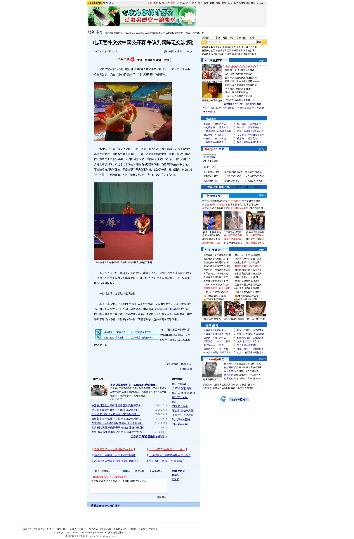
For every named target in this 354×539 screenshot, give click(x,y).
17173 (260, 3)
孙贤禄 (228, 77)
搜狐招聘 (61, 529)
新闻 (150, 3)
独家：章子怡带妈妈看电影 (248, 255)
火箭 (247, 103)
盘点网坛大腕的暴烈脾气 (216, 277)
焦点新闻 (228, 363)
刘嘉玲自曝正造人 (233, 242)
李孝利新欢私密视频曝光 (247, 281)
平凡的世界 (243, 204)
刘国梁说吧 (174, 308)
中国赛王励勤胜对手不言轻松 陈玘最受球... (116, 409)
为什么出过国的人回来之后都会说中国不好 (234, 384)
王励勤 (214, 161)
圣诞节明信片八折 (211, 242)
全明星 (243, 107)
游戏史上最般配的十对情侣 (248, 292)
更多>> (262, 61)
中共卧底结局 (224, 54)
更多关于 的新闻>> (149, 436)
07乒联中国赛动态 (195, 33)
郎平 (237, 107)
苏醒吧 (207, 176)
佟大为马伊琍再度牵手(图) (248, 259)
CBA (205, 107)
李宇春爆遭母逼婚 (211, 239)
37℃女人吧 (250, 180)
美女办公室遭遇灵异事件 (216, 281)
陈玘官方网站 (180, 397)
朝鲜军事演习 (238, 47)
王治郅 (219, 107)
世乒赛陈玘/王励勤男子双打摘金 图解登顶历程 (118, 427)
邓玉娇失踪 (225, 47)
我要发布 (96, 505)
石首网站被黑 (208, 50)
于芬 (254, 107)
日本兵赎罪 (251, 47)
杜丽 (259, 103)
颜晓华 (228, 81)
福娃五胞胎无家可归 (212, 81)
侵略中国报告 (249, 54)
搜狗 (253, 3)
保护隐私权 (105, 529)
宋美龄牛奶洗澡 (209, 54)
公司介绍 (132, 529)
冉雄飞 (228, 85)
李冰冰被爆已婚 (233, 232)
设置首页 (27, 529)
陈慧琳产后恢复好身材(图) (216, 259)
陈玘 (174, 401)
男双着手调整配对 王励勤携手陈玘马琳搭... (116, 418)
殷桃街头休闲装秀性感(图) (216, 262)
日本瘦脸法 (248, 50)
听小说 (205, 204)
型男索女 (228, 378)
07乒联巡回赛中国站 (173, 33)
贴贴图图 (228, 367)
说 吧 (221, 149)
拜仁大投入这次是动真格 (242, 70)
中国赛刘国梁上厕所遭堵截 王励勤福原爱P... (116, 405)
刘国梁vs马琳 (180, 423)
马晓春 (228, 100)
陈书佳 (228, 92)
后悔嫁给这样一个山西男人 (247, 375)
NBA (237, 103)
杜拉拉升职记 (235, 201)
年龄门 (211, 111)
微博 (224, 3)
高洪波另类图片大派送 (241, 74)
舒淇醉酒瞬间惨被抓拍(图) (248, 270)
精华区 (175, 475)
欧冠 (259, 107)
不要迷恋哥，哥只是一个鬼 (247, 363)
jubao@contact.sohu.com (102, 536)
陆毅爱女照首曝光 (255, 239)
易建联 (253, 103)
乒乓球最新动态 (153, 33)
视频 (206, 3)
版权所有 (122, 532)
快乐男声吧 (250, 172)
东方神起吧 (250, 176)
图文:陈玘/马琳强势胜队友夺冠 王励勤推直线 (117, 423)
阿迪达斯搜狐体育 (113, 33)
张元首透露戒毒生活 (248, 295)
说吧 (235, 3)
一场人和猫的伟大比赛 (241, 96)
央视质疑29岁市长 (211, 47)
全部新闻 (142, 529)
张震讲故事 (247, 201)
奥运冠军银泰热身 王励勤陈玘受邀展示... (133, 384)
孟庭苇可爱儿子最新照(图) (248, 284)
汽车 (182, 3)
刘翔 (225, 107)
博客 (218, 3)
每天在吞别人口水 (212, 379)
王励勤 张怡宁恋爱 (183, 410)
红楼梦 (257, 201)
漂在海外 (207, 384)
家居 (194, 3)
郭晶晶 (211, 107)
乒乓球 (139, 33)
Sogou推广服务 (110, 505)
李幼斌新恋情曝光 (255, 235)
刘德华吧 (228, 176)
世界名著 (232, 204)
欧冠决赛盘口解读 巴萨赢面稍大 (241, 66)
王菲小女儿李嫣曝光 (234, 318)
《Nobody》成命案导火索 (216, 284)
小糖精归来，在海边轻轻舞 (247, 378)
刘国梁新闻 (161, 308)
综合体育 (129, 33)
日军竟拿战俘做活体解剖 (216, 273)
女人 (200, 3)
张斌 (227, 96)
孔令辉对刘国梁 (181, 419)
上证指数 (208, 172)
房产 (188, 3)
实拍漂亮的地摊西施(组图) (248, 273)
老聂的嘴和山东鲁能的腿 (244, 85)
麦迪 (249, 107)
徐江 (227, 74)
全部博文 (153, 529)
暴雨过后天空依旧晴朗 (242, 388)
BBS (230, 3)
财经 (173, 3)
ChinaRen (244, 3)
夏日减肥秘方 (236, 50)
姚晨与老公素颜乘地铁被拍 (217, 270)
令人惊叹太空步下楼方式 (250, 299)
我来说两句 (170, 51)
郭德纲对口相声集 (219, 201)
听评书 (205, 201)
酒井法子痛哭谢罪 (256, 318)
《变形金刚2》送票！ (217, 295)
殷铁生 (231, 107)
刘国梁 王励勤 (180, 406)
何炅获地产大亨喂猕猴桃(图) (218, 255)
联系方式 (93, 529)
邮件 (212, 3)
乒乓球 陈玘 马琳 (182, 388)
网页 (225, 37)
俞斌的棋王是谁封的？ (243, 100)
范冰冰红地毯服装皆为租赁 (217, 266)
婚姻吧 (227, 180)
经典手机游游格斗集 (238, 208)
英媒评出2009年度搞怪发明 (247, 367)
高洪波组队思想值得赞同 (244, 77)
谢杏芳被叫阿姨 (240, 92)
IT (178, 3)
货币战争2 (254, 204)
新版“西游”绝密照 (212, 318)
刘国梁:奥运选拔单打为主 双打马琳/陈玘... (115, 414)
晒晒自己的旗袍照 (221, 388)
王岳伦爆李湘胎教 (216, 299)
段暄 (227, 70)
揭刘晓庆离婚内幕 (233, 235)
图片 (245, 37)
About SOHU (119, 529)
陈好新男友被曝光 (255, 242)
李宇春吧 (228, 172)
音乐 (238, 37)
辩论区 (175, 479)
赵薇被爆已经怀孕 (211, 235)
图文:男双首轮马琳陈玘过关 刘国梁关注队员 (116, 432)
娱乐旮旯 (228, 371)
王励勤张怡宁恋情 (182, 415)
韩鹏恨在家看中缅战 (212, 100)
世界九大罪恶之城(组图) (246, 277)
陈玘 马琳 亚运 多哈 (183, 392)
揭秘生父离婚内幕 (255, 232)
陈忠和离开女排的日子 (241, 88)
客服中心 (83, 529)
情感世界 (228, 375)
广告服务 (72, 529)
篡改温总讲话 (222, 50)
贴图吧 (207, 180)
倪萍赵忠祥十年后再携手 (247, 262)
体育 (155, 3)
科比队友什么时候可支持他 (245, 81)
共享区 (205, 208)
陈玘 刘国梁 (179, 384)
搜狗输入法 (39, 529)
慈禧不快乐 (237, 54)
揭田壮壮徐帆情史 (212, 232)
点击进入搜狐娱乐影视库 (247, 288)
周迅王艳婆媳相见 (233, 239)
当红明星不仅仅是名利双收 (247, 371)
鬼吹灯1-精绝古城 (219, 204)
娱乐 (164, 3)
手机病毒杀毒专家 (219, 208)
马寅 (227, 88)
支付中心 (50, 529)
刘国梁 (206, 161)
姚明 (242, 103)
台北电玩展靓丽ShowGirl (216, 292)
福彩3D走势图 (256, 208)
